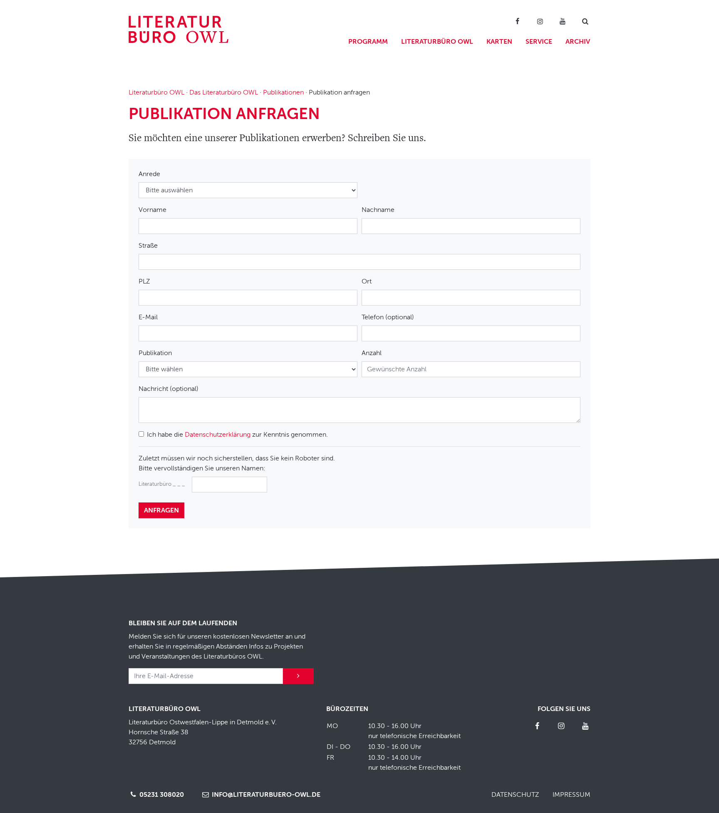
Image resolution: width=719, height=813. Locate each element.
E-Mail (148, 317)
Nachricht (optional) (168, 389)
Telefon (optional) (388, 317)
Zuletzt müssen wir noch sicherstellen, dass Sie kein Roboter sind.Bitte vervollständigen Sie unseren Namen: (237, 463)
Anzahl (372, 353)
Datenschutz (515, 794)
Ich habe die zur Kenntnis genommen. (237, 434)
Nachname (378, 210)
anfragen (161, 510)
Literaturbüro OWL (437, 41)
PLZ (144, 281)
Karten (499, 41)
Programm (368, 41)
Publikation (155, 353)
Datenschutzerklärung (217, 434)
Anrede (149, 174)
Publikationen (283, 92)
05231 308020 (161, 794)
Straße (148, 245)
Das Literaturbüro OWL (223, 92)
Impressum (571, 794)
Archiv (577, 41)
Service (539, 41)
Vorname (152, 210)
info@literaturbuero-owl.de (265, 794)
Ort (367, 281)
